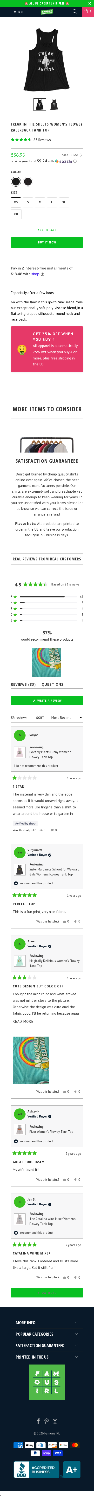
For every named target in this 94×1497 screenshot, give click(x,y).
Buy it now (47, 242)
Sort (40, 718)
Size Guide (70, 155)
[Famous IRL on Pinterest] (46, 1421)
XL (64, 202)
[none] (40, 104)
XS (16, 202)
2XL (16, 214)
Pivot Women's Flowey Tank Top (51, 1132)
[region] (47, 662)
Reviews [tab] (23, 685)
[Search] (74, 11)
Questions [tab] (53, 685)
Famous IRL (52, 1433)
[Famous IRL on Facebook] (38, 1421)
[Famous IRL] (47, 12)
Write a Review (56, 701)
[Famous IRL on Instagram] (55, 1421)
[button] (47, 140)
